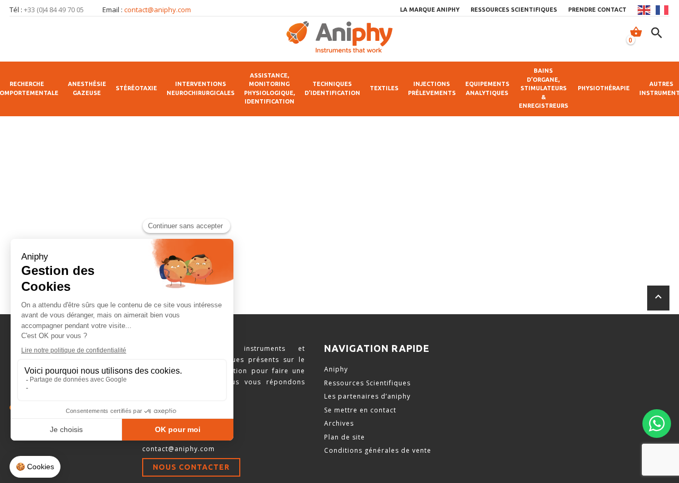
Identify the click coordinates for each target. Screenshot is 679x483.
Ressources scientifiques (514, 9)
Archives (339, 423)
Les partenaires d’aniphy (367, 396)
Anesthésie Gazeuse (87, 88)
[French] (662, 10)
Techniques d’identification (332, 88)
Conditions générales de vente (377, 450)
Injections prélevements (432, 88)
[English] (644, 10)
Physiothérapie (604, 88)
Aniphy (336, 369)
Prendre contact (597, 9)
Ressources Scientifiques (367, 382)
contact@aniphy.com (157, 9)
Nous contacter (191, 467)
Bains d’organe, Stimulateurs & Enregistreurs (543, 88)
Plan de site (344, 437)
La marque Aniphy (429, 9)
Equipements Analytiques (487, 88)
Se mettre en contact (360, 410)
